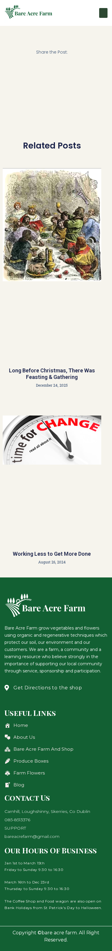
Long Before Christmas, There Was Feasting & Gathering (52, 373)
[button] (103, 13)
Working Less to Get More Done (52, 554)
